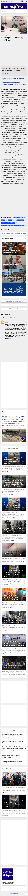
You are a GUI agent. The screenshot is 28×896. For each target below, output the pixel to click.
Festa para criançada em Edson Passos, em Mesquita (12, 251)
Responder (7, 338)
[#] (1, 1)
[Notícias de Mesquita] (14, 8)
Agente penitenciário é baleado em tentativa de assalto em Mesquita (12, 597)
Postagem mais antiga (14, 305)
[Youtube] (9, 1)
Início (2, 35)
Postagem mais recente (14, 301)
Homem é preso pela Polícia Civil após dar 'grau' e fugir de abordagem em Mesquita (13, 530)
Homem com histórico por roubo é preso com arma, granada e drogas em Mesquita (14, 643)
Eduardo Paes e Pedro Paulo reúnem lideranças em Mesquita (13, 782)
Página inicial (14, 308)
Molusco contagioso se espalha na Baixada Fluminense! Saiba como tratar (14, 553)
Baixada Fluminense (13, 35)
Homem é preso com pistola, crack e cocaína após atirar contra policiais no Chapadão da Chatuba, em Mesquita (13, 418)
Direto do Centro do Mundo (12, 321)
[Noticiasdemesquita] (14, 1)
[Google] (7, 1)
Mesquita (6, 35)
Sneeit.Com (16, 893)
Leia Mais (7, 471)
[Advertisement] (12, 55)
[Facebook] (4, 1)
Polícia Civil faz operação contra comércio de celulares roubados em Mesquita (13, 507)
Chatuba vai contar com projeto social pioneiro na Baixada (12, 292)
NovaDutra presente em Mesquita (11, 82)
